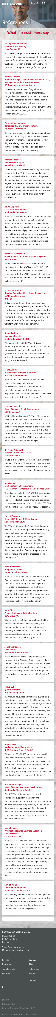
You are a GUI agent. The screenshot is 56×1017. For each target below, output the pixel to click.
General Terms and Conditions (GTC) (18, 1008)
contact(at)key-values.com (16, 950)
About (31, 964)
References (34, 969)
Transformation (9, 969)
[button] (44, 3)
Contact (32, 981)
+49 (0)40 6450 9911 (14, 947)
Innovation (7, 964)
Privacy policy (8, 1004)
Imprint (5, 1000)
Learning (6, 974)
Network (33, 974)
